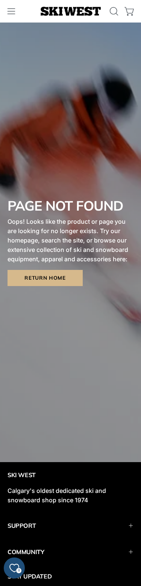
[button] (113, 11)
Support (22, 525)
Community (26, 552)
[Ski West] (71, 11)
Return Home (44, 277)
